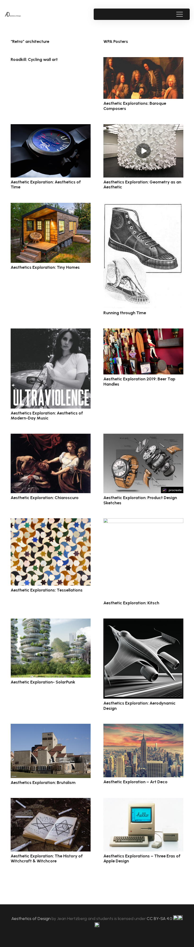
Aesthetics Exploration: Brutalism (43, 782)
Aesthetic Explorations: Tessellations (47, 590)
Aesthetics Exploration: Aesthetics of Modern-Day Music (47, 415)
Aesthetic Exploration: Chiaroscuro (45, 497)
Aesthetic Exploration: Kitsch (131, 603)
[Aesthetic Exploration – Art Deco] (143, 750)
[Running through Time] (143, 255)
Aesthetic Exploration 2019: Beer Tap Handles (139, 381)
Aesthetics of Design (31, 918)
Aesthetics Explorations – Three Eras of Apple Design (142, 858)
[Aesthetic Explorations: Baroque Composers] (143, 78)
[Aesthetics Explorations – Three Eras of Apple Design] (143, 824)
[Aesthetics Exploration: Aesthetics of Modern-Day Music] (51, 368)
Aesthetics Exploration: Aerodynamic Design (139, 706)
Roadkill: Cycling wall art (34, 59)
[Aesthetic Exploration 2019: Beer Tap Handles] (143, 351)
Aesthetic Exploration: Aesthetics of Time (46, 184)
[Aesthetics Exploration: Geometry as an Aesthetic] (143, 151)
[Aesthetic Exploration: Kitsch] (143, 558)
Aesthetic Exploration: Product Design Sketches (140, 500)
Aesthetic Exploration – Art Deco (135, 781)
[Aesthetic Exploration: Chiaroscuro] (51, 463)
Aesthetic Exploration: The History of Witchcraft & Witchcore (47, 858)
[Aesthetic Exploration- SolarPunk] (51, 648)
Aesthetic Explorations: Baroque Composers (134, 106)
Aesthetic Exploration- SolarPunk (43, 682)
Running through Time (124, 312)
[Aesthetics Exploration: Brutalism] (51, 751)
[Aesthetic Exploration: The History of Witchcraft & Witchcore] (51, 824)
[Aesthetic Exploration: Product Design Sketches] (143, 463)
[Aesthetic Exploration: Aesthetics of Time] (51, 151)
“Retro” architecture (30, 41)
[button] (179, 14)
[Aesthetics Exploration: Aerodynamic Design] (143, 659)
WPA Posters (115, 41)
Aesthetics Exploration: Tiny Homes (45, 267)
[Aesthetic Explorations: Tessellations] (51, 552)
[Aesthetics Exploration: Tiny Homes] (51, 233)
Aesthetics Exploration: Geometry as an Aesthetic (142, 184)
